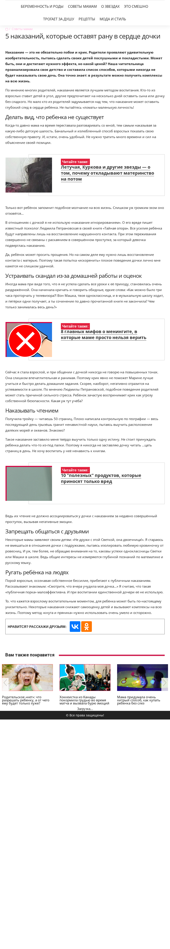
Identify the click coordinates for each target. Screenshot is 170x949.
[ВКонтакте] (75, 626)
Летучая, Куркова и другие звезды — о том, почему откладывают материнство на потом (107, 173)
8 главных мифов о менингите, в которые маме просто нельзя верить (103, 334)
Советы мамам (82, 6)
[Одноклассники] (86, 626)
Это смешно (136, 6)
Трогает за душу (58, 19)
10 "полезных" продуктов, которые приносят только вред (101, 478)
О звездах (110, 6)
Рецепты (87, 19)
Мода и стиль (113, 19)
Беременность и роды (42, 6)
